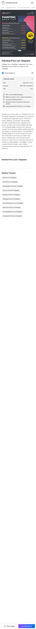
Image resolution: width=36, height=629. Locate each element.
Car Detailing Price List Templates (12, 211)
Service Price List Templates (11, 190)
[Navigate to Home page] (9, 2)
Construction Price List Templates (12, 216)
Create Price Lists (11, 7)
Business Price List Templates (11, 194)
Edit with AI (28, 626)
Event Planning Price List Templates (13, 203)
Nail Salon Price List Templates (11, 207)
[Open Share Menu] (32, 73)
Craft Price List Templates (10, 182)
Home (2, 7)
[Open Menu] (32, 3)
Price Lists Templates (23, 7)
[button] (9, 626)
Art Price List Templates (9, 177)
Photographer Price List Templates (13, 186)
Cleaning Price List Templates (11, 199)
